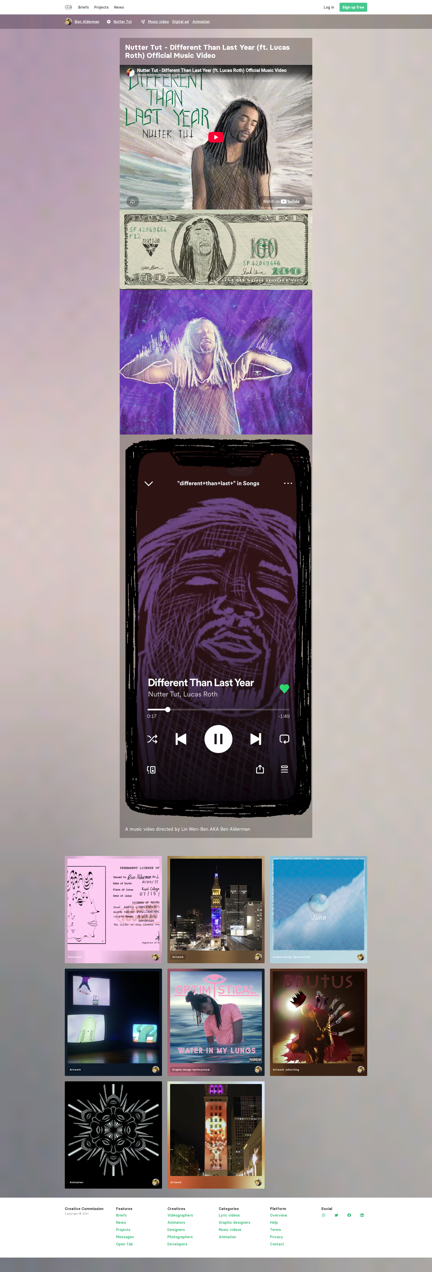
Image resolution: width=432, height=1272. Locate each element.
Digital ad (180, 21)
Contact (277, 1244)
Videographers (180, 1215)
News (119, 7)
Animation (201, 21)
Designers (176, 1229)
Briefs (83, 7)
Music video (158, 21)
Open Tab (124, 1244)
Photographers (180, 1237)
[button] (216, 250)
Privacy (276, 1237)
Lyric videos (229, 1215)
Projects (101, 7)
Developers (177, 1244)
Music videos (230, 1229)
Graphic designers (234, 1222)
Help (274, 1222)
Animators (176, 1222)
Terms (275, 1229)
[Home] (68, 8)
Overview (278, 1215)
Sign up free (353, 7)
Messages (125, 1237)
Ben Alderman (87, 21)
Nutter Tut (123, 21)
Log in (329, 7)
